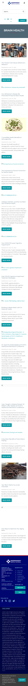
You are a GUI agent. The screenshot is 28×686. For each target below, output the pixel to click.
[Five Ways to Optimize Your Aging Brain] (14, 515)
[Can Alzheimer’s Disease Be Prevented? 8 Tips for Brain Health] (14, 87)
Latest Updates (21, 578)
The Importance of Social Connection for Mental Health (13, 171)
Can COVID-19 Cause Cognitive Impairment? (11, 244)
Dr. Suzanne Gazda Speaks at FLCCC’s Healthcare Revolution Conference (13, 345)
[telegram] (13, 601)
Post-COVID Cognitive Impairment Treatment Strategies (12, 277)
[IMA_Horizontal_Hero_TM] (14, 2)
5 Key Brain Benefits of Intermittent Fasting (13, 440)
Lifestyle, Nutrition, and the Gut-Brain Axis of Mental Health (13, 202)
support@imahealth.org (7, 589)
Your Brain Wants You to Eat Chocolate (10, 485)
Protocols (19, 572)
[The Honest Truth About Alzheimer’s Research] (14, 50)
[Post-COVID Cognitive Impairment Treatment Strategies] (14, 269)
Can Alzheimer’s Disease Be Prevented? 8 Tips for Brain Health (12, 94)
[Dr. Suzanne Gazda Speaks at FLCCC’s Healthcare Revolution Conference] (14, 335)
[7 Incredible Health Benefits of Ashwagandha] (14, 125)
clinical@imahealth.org (7, 585)
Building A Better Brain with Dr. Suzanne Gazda (11, 308)
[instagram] (10, 601)
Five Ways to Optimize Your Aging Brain (12, 529)
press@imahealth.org (7, 581)
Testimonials (20, 576)
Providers (19, 574)
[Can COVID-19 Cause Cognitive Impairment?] (14, 237)
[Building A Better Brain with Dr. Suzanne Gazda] (14, 301)
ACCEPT (22, 680)
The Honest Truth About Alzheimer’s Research (13, 63)
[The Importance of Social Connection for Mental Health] (14, 164)
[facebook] (2, 601)
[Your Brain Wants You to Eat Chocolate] (14, 471)
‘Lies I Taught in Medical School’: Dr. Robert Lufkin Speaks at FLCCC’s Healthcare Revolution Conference (13, 405)
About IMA (20, 571)
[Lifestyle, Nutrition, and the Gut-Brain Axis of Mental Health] (14, 195)
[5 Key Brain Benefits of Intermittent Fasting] (14, 432)
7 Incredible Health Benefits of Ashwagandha (11, 138)
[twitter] (6, 601)
